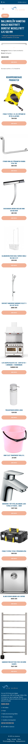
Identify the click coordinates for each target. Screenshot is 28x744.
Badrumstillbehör (18, 50)
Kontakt (14, 739)
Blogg (8, 739)
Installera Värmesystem (9, 720)
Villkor (19, 739)
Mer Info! (14, 62)
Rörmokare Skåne (7, 717)
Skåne (4, 2)
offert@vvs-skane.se (22, 2)
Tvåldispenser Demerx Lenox (14, 410)
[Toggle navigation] (3, 8)
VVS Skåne (5, 707)
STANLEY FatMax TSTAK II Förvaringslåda (14, 551)
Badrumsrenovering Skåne (10, 714)
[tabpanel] (14, 44)
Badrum (10, 50)
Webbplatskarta (20, 741)
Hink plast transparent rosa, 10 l (14, 455)
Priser (5, 15)
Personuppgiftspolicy (9, 741)
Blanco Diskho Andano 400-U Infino (14, 596)
